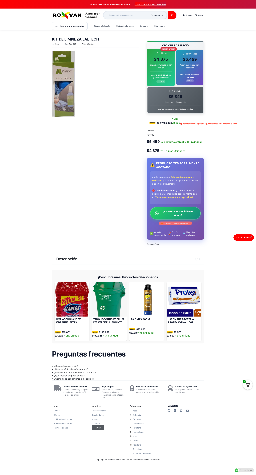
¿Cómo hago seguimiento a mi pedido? (74, 378)
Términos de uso (61, 428)
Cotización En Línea (125, 26)
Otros (135, 441)
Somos (94, 419)
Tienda (57, 411)
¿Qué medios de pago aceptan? (70, 375)
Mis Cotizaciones (99, 411)
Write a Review (88, 44)
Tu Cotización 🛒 (244, 237)
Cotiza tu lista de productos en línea (150, 4)
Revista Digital (98, 415)
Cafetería (137, 415)
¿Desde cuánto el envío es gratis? (71, 369)
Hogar (135, 436)
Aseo (57, 44)
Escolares (137, 419)
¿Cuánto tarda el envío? (66, 366)
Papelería (137, 445)
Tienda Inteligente (102, 26)
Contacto (96, 423)
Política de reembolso (63, 423)
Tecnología (137, 449)
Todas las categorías (142, 453)
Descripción (66, 259)
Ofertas (57, 415)
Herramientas (138, 432)
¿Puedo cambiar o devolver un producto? (75, 372)
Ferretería (137, 428)
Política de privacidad (63, 419)
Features (150, 131)
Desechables (138, 423)
